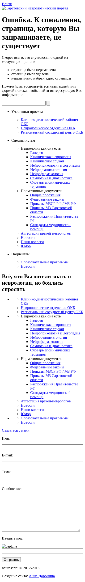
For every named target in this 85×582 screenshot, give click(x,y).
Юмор (26, 246)
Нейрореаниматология (48, 170)
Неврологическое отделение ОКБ (48, 128)
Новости (28, 238)
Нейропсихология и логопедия (55, 165)
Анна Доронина (42, 576)
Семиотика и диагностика (51, 178)
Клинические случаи (47, 161)
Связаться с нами (16, 430)
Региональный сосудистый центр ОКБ (52, 132)
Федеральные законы (47, 199)
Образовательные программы (44, 262)
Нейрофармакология (46, 174)
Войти (7, 4)
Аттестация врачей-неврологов (46, 233)
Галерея (36, 153)
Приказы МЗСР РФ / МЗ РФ (53, 204)
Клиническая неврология (50, 157)
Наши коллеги (32, 242)
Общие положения (45, 195)
